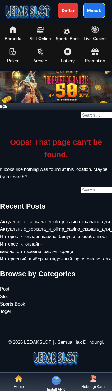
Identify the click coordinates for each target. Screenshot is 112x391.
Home (19, 386)
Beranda (13, 38)
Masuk (94, 10)
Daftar (68, 10)
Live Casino (95, 38)
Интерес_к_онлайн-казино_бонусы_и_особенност (53, 236)
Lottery (68, 60)
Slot (4, 296)
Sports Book (68, 38)
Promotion (95, 60)
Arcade (40, 60)
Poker (13, 60)
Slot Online (40, 38)
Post (4, 289)
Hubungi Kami (93, 386)
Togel (5, 311)
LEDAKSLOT (37, 342)
